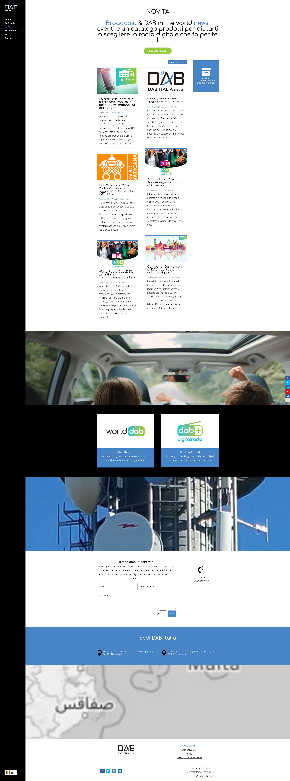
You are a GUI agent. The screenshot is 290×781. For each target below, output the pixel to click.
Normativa (10, 31)
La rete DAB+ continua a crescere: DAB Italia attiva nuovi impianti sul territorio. (117, 103)
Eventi (178, 277)
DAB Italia (10, 23)
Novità (8, 27)
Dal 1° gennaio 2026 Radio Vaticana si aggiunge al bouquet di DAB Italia (117, 190)
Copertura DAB (158, 50)
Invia (172, 613)
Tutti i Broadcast (177, 62)
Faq (6, 34)
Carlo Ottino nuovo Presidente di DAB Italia (165, 100)
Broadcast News (117, 113)
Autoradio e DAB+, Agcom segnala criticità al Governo (165, 182)
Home (8, 20)
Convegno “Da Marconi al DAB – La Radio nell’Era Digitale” (164, 269)
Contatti (9, 38)
